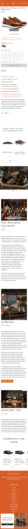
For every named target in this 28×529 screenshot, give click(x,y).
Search (14, 487)
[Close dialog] (26, 514)
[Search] (23, 3)
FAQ (14, 492)
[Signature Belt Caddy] (7, 142)
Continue (7, 524)
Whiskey (7, 43)
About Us (14, 490)
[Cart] (26, 3)
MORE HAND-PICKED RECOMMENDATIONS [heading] (13, 130)
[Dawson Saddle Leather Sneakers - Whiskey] (9, 34)
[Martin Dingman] (14, 3)
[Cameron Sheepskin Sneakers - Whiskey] (20, 142)
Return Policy (14, 509)
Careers (14, 499)
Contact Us (14, 497)
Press (14, 502)
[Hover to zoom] (14, 22)
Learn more (7, 381)
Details (3, 70)
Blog (14, 511)
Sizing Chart (14, 494)
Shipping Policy (14, 506)
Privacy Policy (14, 504)
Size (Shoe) (5, 50)
